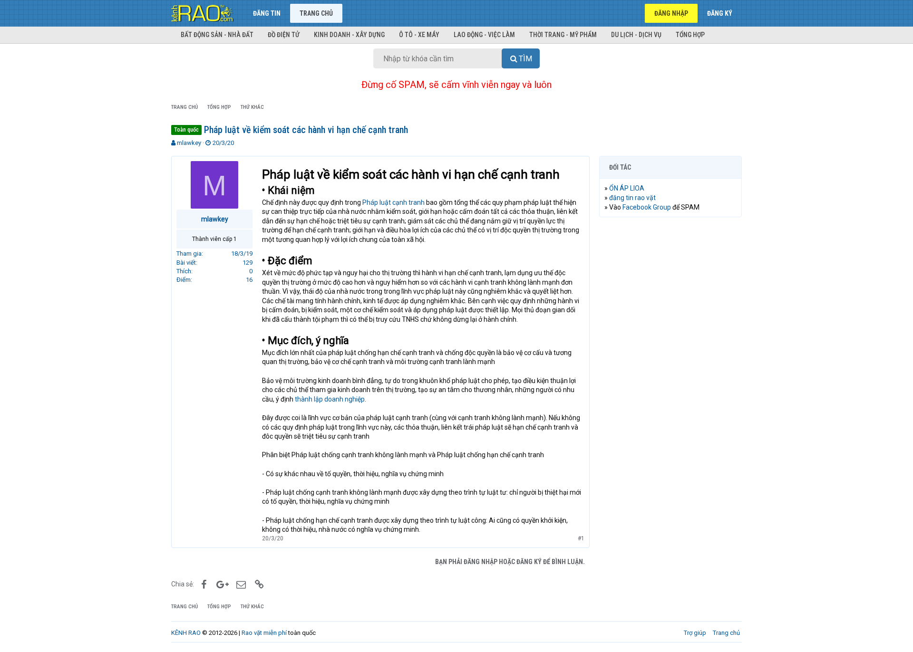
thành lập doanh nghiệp (330, 399)
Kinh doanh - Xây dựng (349, 34)
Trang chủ (316, 13)
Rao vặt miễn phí (264, 632)
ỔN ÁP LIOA (626, 188)
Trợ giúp (695, 632)
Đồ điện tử (284, 34)
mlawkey (189, 142)
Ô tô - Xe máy (419, 34)
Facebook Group (646, 207)
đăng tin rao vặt (632, 197)
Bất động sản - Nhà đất (217, 34)
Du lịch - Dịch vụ (636, 34)
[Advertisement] (670, 369)
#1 (581, 538)
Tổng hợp (690, 34)
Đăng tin (267, 13)
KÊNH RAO (186, 632)
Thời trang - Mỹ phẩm (563, 34)
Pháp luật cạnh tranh (393, 202)
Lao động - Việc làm (484, 34)
